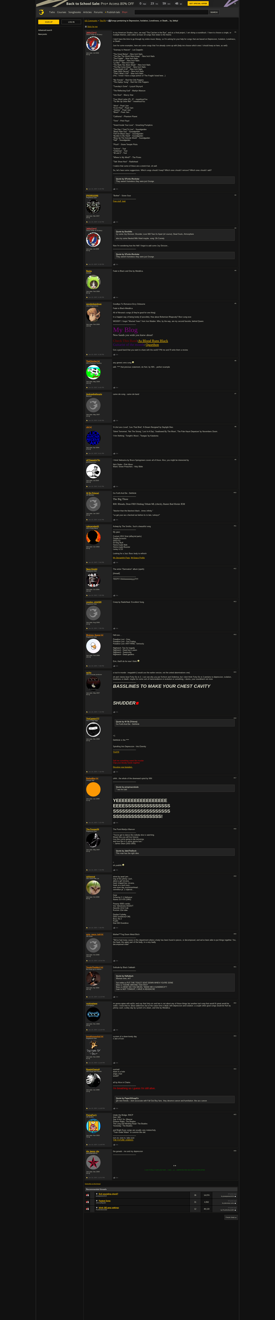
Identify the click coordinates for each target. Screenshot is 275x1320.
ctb (87, 427)
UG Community (91, 21)
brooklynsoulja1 (93, 1036)
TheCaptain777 (92, 719)
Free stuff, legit (119, 201)
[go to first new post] (97, 1194)
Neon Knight (91, 569)
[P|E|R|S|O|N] (92, 196)
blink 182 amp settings (109, 1208)
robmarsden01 (92, 526)
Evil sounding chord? (108, 1194)
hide (187, 1197)
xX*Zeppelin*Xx (93, 460)
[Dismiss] (235, 3)
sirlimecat (90, 877)
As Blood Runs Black (153, 341)
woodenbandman (94, 304)
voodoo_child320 (93, 602)
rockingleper (91, 1003)
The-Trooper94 (92, 829)
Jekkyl (89, 33)
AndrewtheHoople (94, 394)
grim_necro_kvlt (93, 934)
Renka (89, 271)
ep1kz (88, 673)
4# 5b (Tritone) (92, 493)
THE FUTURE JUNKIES (123, 1140)
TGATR (116, 752)
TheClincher (91, 361)
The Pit (103, 21)
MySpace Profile (138, 558)
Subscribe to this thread (93, 1184)
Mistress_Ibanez (93, 635)
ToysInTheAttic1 (93, 967)
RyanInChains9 (93, 1069)
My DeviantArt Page (121, 558)
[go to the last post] (235, 1196)
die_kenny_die (92, 1151)
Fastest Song (104, 1201)
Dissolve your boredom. (123, 767)
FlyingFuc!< (91, 1115)
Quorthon (152, 345)
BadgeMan (91, 778)
